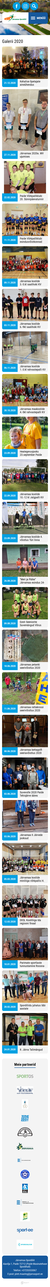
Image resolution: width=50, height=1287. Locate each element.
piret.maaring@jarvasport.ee (29, 1273)
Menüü (41, 18)
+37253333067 (29, 1270)
